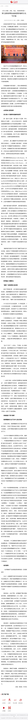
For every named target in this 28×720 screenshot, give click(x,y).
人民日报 (3, 703)
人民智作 (9, 710)
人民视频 (3, 710)
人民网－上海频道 (20, 20)
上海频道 (6, 6)
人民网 (1, 6)
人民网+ (9, 703)
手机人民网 (15, 703)
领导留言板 (20, 703)
